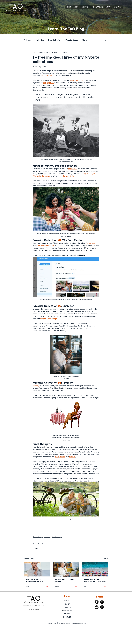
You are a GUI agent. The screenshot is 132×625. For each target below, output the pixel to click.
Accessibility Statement (79, 623)
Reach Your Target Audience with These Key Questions (94, 580)
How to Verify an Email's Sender (65, 580)
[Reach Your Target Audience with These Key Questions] (95, 569)
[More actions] (98, 52)
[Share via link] (47, 543)
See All (106, 558)
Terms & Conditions (64, 623)
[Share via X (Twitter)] (38, 543)
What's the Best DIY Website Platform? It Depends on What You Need (35, 580)
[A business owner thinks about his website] (37, 569)
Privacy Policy (52, 623)
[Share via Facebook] (33, 543)
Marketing (39, 40)
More (84, 40)
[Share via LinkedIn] (42, 543)
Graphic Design (54, 40)
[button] (86, 7)
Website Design (71, 40)
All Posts (27, 40)
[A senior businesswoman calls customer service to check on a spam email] (66, 569)
